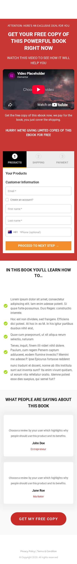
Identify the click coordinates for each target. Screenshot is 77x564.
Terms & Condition (47, 551)
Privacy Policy (27, 551)
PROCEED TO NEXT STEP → (38, 245)
